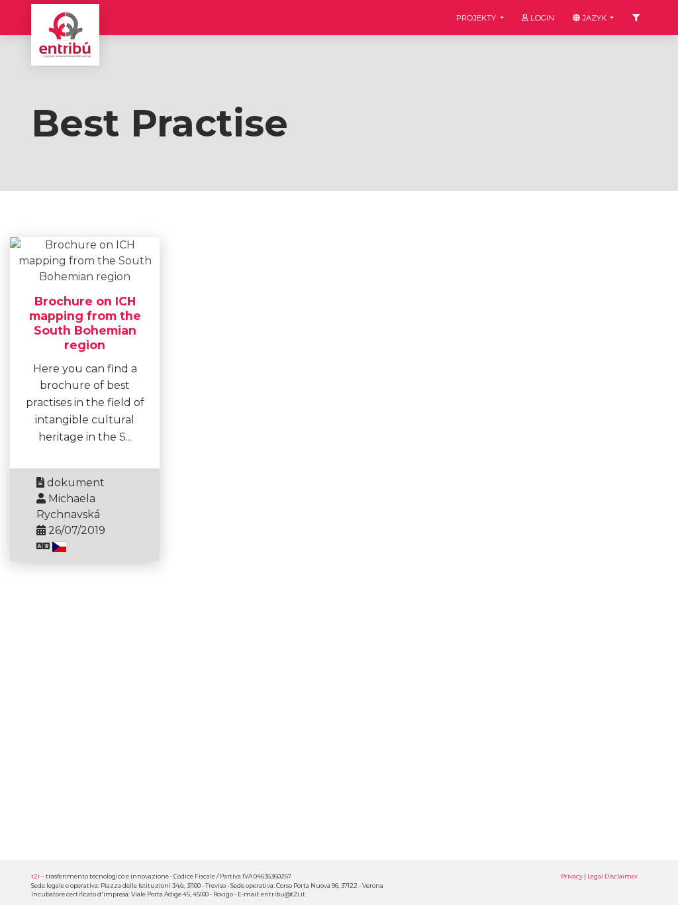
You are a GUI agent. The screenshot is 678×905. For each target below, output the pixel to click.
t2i (35, 876)
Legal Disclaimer (612, 876)
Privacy (572, 876)
